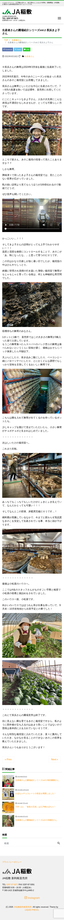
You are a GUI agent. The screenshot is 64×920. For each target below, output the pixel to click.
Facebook (8, 49)
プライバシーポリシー (12, 862)
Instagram (33, 897)
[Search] (59, 843)
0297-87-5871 (12, 18)
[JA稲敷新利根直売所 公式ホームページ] (17, 11)
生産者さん (29, 56)
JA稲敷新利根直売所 (23, 907)
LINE (27, 49)
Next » (54, 759)
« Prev (8, 759)
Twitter (18, 49)
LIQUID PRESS (32, 910)
